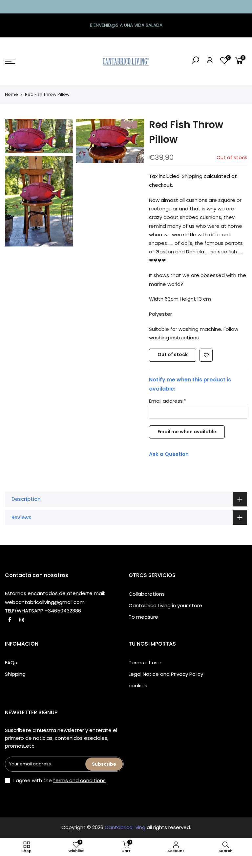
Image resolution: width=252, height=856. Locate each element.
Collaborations (147, 593)
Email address (167, 400)
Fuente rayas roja (40, 832)
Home (11, 94)
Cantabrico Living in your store (165, 605)
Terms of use (145, 662)
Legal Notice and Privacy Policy (166, 674)
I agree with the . (60, 780)
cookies (138, 685)
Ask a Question (169, 454)
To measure (143, 616)
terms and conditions (79, 780)
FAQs (11, 662)
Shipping (192, 176)
